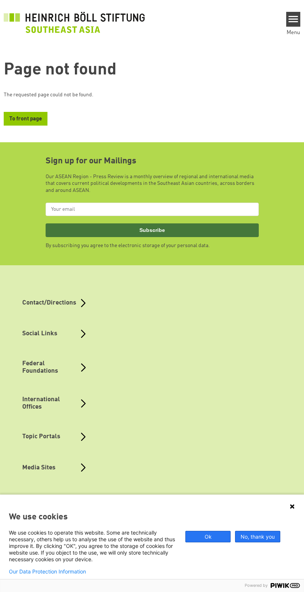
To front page (25, 119)
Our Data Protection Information (47, 572)
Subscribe (152, 230)
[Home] (74, 22)
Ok (208, 536)
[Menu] (293, 19)
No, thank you (258, 536)
